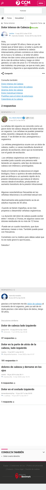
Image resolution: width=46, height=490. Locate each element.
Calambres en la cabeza (12, 99)
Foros (9, 18)
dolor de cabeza (34, 304)
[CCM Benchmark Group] (23, 476)
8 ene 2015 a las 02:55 (33, 36)
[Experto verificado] (23, 118)
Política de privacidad (35, 466)
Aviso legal (19, 469)
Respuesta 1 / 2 (8, 112)
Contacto (10, 469)
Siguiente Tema (36, 23)
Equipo (5, 466)
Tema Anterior (9, 23)
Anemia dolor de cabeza (12, 90)
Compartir (8, 73)
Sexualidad (19, 18)
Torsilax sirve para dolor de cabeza (17, 87)
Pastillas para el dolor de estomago (17, 96)
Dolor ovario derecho (11, 456)
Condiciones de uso (17, 466)
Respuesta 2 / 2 (8, 290)
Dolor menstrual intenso (12, 93)
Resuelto (35, 28)
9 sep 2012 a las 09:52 (17, 120)
